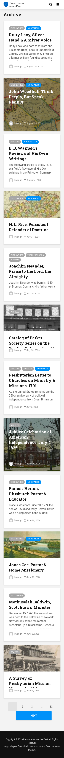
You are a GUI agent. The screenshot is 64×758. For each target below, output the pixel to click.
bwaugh (18, 66)
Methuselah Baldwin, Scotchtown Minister (30, 604)
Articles (15, 142)
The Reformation (36, 255)
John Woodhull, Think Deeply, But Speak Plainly (31, 97)
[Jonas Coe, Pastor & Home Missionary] (32, 544)
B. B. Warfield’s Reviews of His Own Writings (28, 153)
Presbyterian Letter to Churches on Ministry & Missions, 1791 (32, 380)
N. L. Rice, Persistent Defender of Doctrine (29, 227)
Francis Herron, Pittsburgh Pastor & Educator (27, 494)
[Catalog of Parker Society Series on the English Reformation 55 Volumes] (32, 317)
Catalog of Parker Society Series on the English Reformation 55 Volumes (32, 345)
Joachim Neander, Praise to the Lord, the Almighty (30, 271)
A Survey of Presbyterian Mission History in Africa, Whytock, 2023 (30, 686)
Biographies (17, 28)
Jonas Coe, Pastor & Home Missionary (27, 567)
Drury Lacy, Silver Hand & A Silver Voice (30, 37)
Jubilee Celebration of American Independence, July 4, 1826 (30, 439)
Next (34, 715)
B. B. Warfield (30, 142)
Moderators (33, 28)
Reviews (14, 652)
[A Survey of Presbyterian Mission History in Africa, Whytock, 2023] (32, 658)
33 (51, 706)
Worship (15, 260)
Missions (28, 369)
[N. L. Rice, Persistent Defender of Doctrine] (32, 204)
